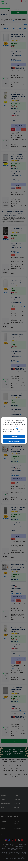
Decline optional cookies (14, 441)
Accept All (14, 436)
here (17, 427)
